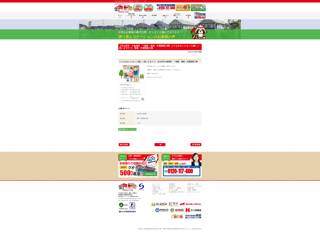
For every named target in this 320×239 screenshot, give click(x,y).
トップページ (157, 184)
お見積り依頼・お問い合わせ (177, 192)
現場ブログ (165, 15)
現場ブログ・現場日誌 (175, 188)
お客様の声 (173, 186)
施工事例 (154, 15)
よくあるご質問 (174, 190)
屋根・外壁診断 (192, 190)
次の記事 (125, 144)
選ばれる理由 (142, 15)
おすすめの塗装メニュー (177, 14)
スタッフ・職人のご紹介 (160, 193)
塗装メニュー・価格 (193, 184)
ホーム (120, 15)
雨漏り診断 (191, 188)
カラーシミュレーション (195, 192)
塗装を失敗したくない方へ (131, 14)
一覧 (160, 144)
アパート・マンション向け (195, 186)
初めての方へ (157, 186)
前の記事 (195, 144)
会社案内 (188, 15)
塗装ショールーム (158, 190)
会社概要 (156, 192)
